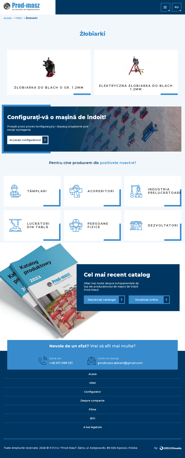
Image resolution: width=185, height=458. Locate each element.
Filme (92, 409)
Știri (92, 418)
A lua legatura (92, 427)
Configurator (92, 391)
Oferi (18, 18)
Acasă (8, 18)
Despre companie (92, 400)
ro (177, 7)
